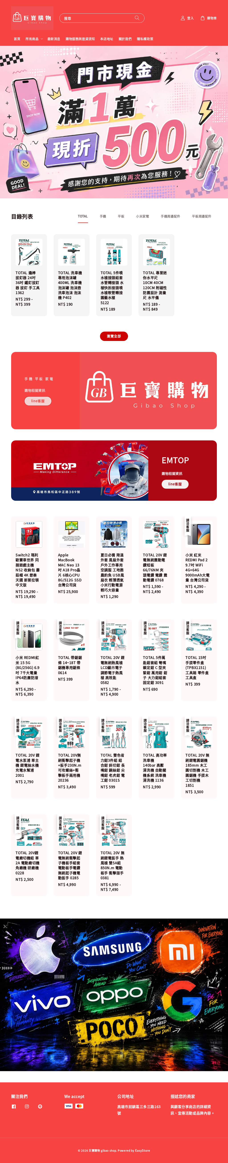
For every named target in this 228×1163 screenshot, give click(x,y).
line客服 (38, 400)
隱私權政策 (145, 38)
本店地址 (106, 38)
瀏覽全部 (114, 336)
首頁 (17, 38)
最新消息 (53, 38)
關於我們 (125, 38)
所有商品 (32, 39)
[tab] (83, 216)
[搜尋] (137, 18)
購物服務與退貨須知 (80, 38)
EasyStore (142, 1150)
